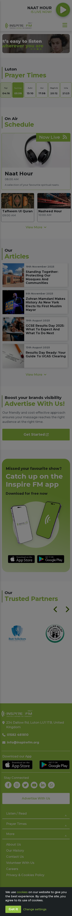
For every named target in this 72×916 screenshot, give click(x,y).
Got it (13, 909)
